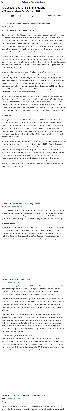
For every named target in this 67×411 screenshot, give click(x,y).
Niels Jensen (8, 11)
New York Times (55, 206)
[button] (5, 16)
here (13, 401)
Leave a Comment (57, 16)
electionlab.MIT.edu (15, 194)
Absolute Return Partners (24, 11)
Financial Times (14, 252)
